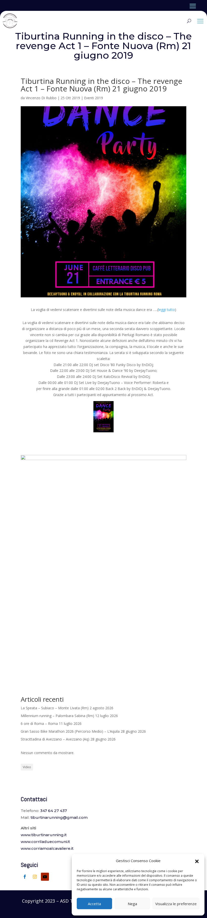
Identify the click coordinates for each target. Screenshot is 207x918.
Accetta (94, 903)
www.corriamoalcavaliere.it (47, 848)
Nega (132, 903)
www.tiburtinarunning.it (44, 834)
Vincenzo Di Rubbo (41, 97)
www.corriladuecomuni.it (45, 841)
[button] (196, 860)
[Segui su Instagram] (35, 877)
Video (27, 767)
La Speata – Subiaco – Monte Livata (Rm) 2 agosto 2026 (67, 707)
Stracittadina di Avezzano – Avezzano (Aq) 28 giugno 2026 (68, 739)
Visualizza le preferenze (176, 903)
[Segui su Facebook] (25, 877)
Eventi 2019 (93, 97)
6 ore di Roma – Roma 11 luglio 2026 (51, 723)
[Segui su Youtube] (45, 877)
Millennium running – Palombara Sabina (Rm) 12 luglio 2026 (69, 715)
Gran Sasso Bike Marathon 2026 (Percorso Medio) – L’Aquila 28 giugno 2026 (83, 731)
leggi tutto (166, 309)
